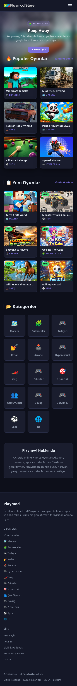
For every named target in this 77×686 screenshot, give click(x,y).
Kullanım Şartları (14, 653)
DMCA (7, 659)
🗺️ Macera (10, 541)
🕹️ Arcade (10, 565)
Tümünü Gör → (64, 58)
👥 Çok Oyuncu (13, 595)
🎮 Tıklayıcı (10, 553)
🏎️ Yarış (8, 577)
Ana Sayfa (9, 635)
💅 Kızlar (9, 559)
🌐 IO (7, 619)
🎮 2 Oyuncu (11, 607)
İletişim (8, 641)
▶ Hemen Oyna (39, 49)
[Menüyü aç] (69, 6)
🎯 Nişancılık (11, 589)
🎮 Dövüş (9, 601)
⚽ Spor (8, 613)
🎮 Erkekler (11, 583)
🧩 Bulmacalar (12, 547)
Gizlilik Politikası (13, 647)
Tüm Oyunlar (11, 535)
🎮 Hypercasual (13, 571)
